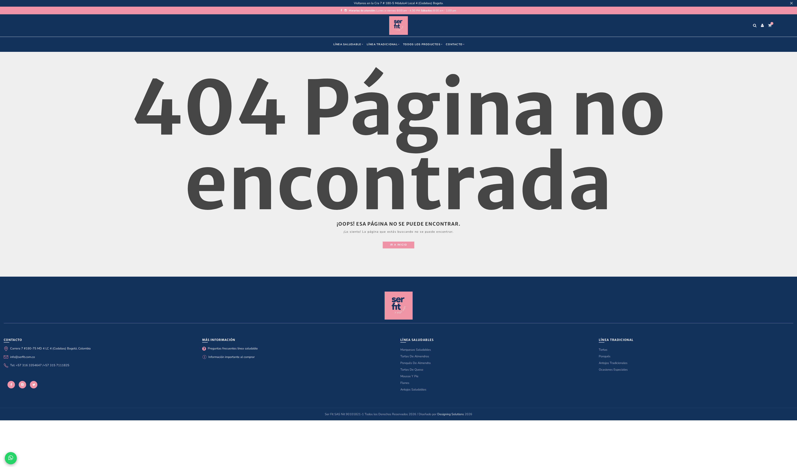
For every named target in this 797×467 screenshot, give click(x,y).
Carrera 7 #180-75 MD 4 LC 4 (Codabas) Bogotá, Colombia (50, 348)
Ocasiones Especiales (613, 369)
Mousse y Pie (409, 376)
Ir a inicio (398, 244)
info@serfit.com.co (22, 357)
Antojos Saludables (413, 389)
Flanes (404, 383)
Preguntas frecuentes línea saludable (233, 348)
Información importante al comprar (231, 357)
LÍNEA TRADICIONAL (382, 44)
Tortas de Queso (411, 369)
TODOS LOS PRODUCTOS (421, 44)
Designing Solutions (450, 414)
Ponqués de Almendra (415, 363)
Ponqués (604, 356)
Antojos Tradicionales (613, 363)
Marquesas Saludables (415, 350)
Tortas (603, 350)
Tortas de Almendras (414, 356)
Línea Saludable (347, 44)
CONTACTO (454, 44)
